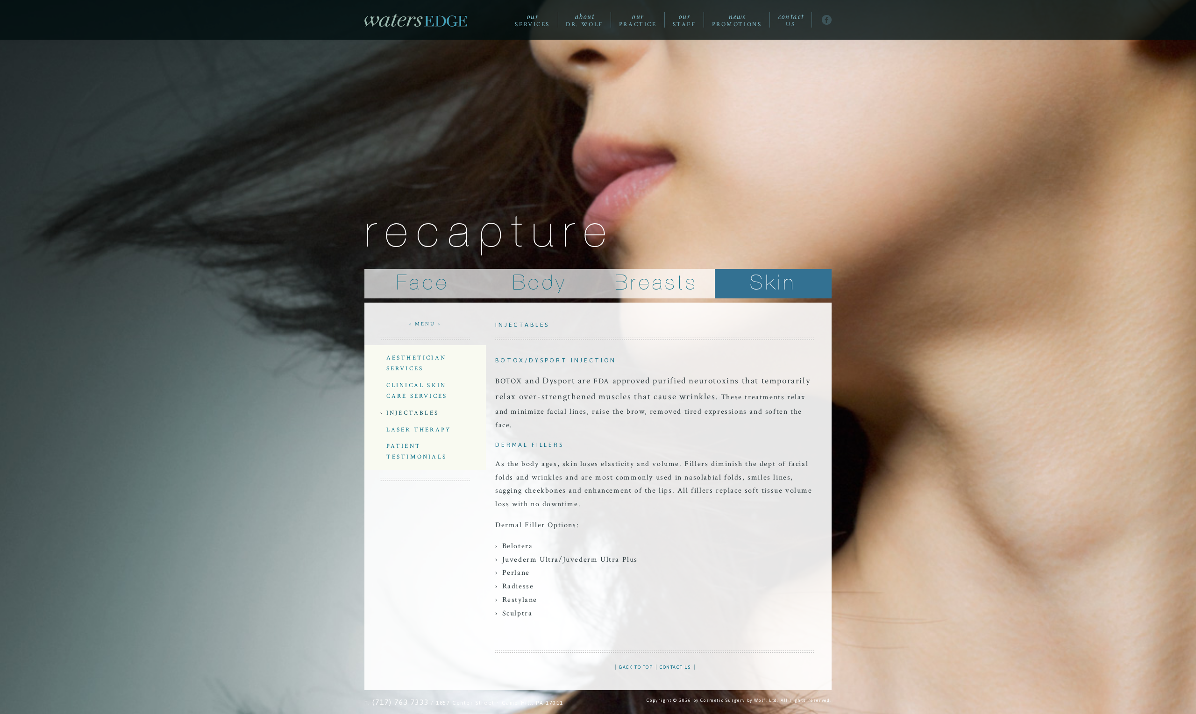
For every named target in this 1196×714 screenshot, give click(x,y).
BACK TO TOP (636, 667)
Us (791, 20)
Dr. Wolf (584, 20)
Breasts (656, 283)
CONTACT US (675, 667)
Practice (637, 20)
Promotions (737, 20)
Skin (773, 283)
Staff (684, 20)
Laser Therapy (418, 429)
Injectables (412, 413)
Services (532, 20)
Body (539, 283)
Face (422, 283)
